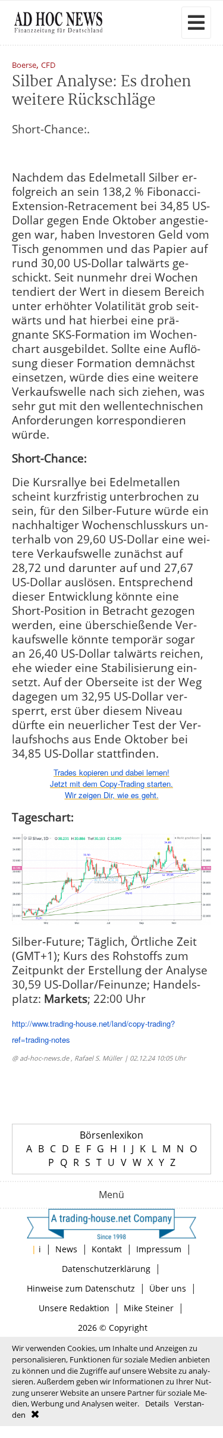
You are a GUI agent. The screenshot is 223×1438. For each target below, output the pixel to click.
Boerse (24, 65)
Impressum (158, 1249)
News (66, 1249)
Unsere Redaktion (74, 1308)
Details (157, 1403)
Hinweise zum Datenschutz (81, 1288)
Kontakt (107, 1249)
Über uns (167, 1288)
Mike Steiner (149, 1308)
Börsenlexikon (111, 1135)
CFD (48, 65)
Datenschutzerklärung (106, 1268)
